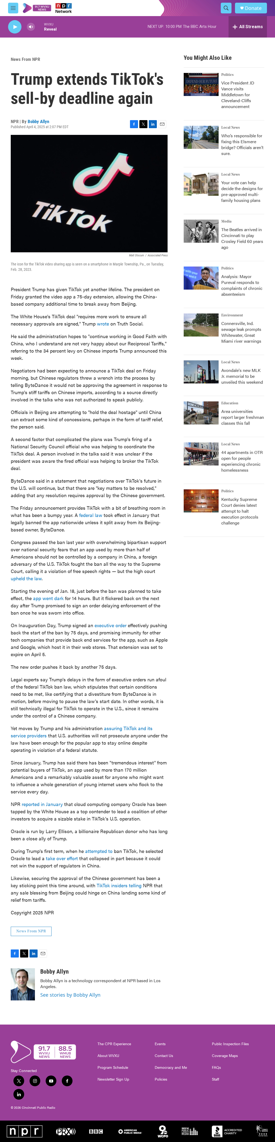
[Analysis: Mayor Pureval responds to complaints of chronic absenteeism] (201, 278)
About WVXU (108, 1056)
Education (229, 403)
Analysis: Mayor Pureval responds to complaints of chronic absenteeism (241, 285)
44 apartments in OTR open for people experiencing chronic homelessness (242, 461)
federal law (90, 515)
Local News (230, 127)
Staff (215, 1079)
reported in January (42, 804)
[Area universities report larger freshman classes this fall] (201, 412)
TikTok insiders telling (119, 885)
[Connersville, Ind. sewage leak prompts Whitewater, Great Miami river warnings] (201, 325)
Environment (232, 315)
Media (226, 221)
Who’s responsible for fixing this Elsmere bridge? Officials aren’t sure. (242, 144)
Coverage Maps (225, 1056)
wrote (103, 323)
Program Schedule (112, 1067)
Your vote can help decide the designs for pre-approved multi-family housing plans (242, 191)
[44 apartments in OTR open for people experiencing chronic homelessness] (201, 453)
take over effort (62, 858)
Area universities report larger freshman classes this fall (242, 417)
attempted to (99, 851)
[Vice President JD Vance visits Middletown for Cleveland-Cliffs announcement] (201, 84)
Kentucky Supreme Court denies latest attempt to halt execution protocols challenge (239, 511)
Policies (161, 1079)
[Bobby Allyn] (23, 984)
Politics (227, 75)
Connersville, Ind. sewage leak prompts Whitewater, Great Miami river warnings (241, 332)
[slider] (39, 26)
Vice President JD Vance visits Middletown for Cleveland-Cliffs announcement (237, 94)
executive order (110, 625)
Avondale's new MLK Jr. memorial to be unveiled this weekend (242, 376)
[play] (14, 27)
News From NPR (25, 59)
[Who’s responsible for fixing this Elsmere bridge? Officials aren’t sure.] (201, 137)
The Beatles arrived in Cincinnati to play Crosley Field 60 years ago (242, 238)
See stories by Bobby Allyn (70, 995)
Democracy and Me (171, 1067)
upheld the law (26, 578)
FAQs (216, 1067)
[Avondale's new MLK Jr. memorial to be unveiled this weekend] (201, 371)
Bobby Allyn (38, 121)
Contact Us (164, 1056)
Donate (253, 8)
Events (160, 1044)
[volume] (30, 27)
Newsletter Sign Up (113, 1079)
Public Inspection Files (230, 1044)
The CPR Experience (114, 1044)
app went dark (48, 598)
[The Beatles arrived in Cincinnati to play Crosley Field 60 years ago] (201, 231)
